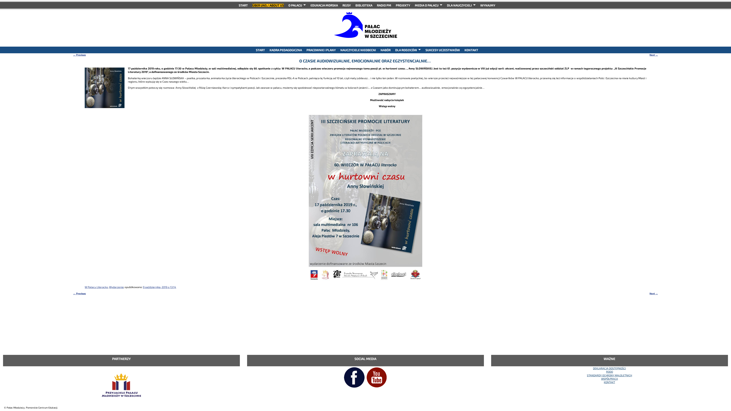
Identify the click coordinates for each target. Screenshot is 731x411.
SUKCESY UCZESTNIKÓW (442, 50)
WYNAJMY (487, 5)
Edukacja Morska (324, 5)
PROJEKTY (403, 5)
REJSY (346, 5)
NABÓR (386, 50)
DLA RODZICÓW (406, 50)
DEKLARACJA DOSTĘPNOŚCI (609, 368)
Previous (79, 54)
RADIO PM (384, 5)
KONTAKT (471, 50)
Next (654, 54)
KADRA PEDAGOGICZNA (286, 50)
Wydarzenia (116, 287)
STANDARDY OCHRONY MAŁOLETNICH (609, 375)
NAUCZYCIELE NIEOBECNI (358, 50)
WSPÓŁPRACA (609, 378)
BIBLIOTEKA (363, 5)
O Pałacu (295, 5)
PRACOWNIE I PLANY (321, 50)
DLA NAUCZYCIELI (459, 5)
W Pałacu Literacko (96, 287)
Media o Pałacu (427, 5)
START (243, 5)
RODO (609, 371)
